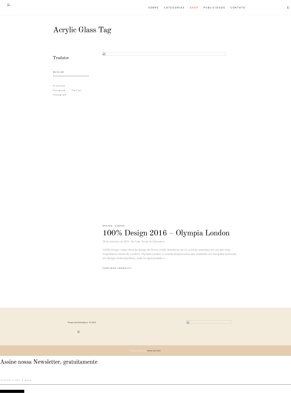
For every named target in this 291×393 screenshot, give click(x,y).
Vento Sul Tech (154, 350)
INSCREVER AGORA (12, 391)
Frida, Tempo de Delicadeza (149, 241)
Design (108, 226)
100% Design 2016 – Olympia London (166, 233)
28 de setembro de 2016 (116, 241)
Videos (120, 226)
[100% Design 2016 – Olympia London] (164, 135)
